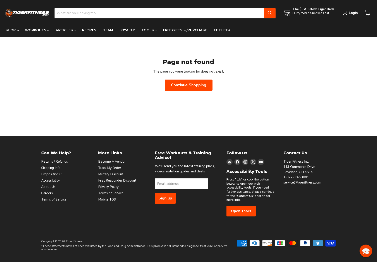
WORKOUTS (36, 30)
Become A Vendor (112, 161)
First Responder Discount (117, 180)
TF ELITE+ (221, 30)
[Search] (270, 13)
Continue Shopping (188, 85)
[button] (366, 251)
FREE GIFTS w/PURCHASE (185, 30)
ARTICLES (65, 30)
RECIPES (89, 30)
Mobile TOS (107, 199)
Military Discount (110, 174)
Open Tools (241, 211)
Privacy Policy (108, 187)
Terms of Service (54, 199)
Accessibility (50, 180)
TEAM (108, 30)
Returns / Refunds (54, 161)
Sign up (165, 198)
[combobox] (159, 13)
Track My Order (109, 168)
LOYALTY (127, 30)
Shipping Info (50, 168)
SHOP (11, 30)
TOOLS (148, 30)
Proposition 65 (52, 174)
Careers (47, 193)
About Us (48, 187)
